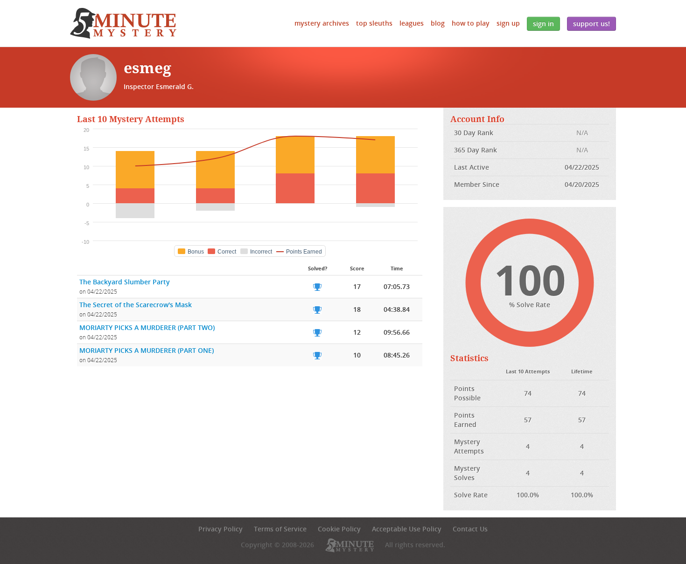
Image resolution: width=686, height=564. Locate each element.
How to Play (471, 23)
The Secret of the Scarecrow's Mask (135, 304)
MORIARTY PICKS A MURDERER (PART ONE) (146, 350)
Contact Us (470, 528)
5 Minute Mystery (123, 23)
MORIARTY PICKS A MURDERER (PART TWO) (147, 327)
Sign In (543, 23)
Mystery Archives (321, 23)
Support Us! (591, 23)
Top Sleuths (374, 23)
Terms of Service (280, 528)
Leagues (411, 23)
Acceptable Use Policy (406, 528)
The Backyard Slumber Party (124, 281)
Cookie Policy (339, 528)
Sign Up (508, 23)
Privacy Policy (220, 528)
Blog (438, 23)
